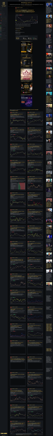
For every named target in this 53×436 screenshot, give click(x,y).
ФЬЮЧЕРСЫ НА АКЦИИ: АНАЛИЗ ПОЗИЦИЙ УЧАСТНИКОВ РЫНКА (18, 6)
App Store (19, 30)
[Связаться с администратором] (51, 0)
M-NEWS (2, 7)
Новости (9, 6)
